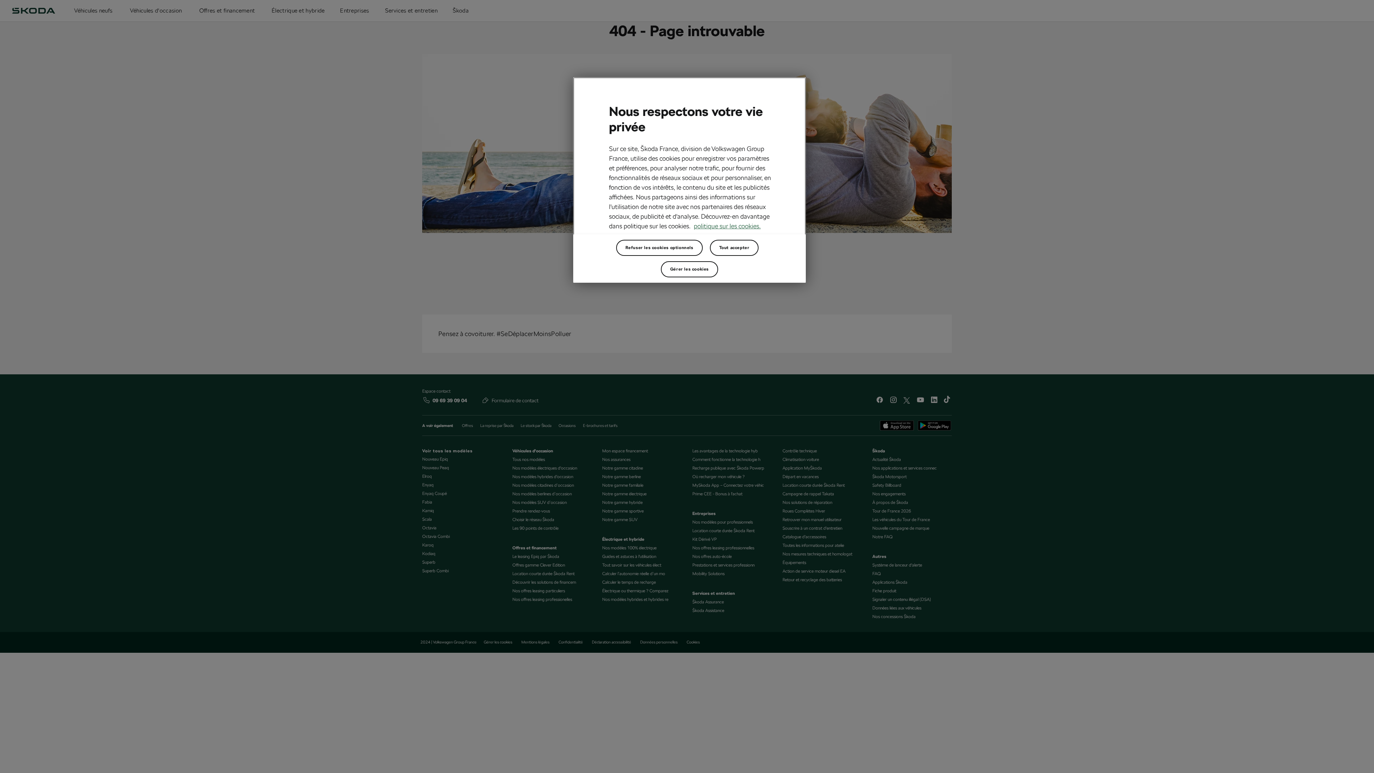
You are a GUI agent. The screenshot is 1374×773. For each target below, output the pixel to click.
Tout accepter (734, 247)
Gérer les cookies (689, 269)
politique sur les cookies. (727, 226)
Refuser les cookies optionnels (659, 247)
